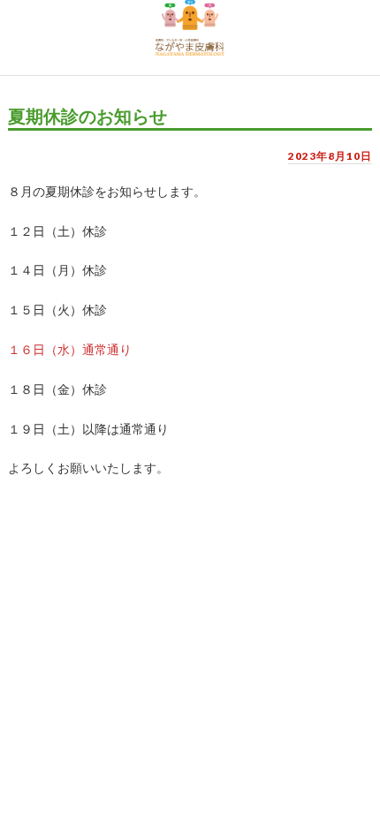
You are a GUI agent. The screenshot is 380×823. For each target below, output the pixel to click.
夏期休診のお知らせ (87, 116)
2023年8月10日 (330, 155)
